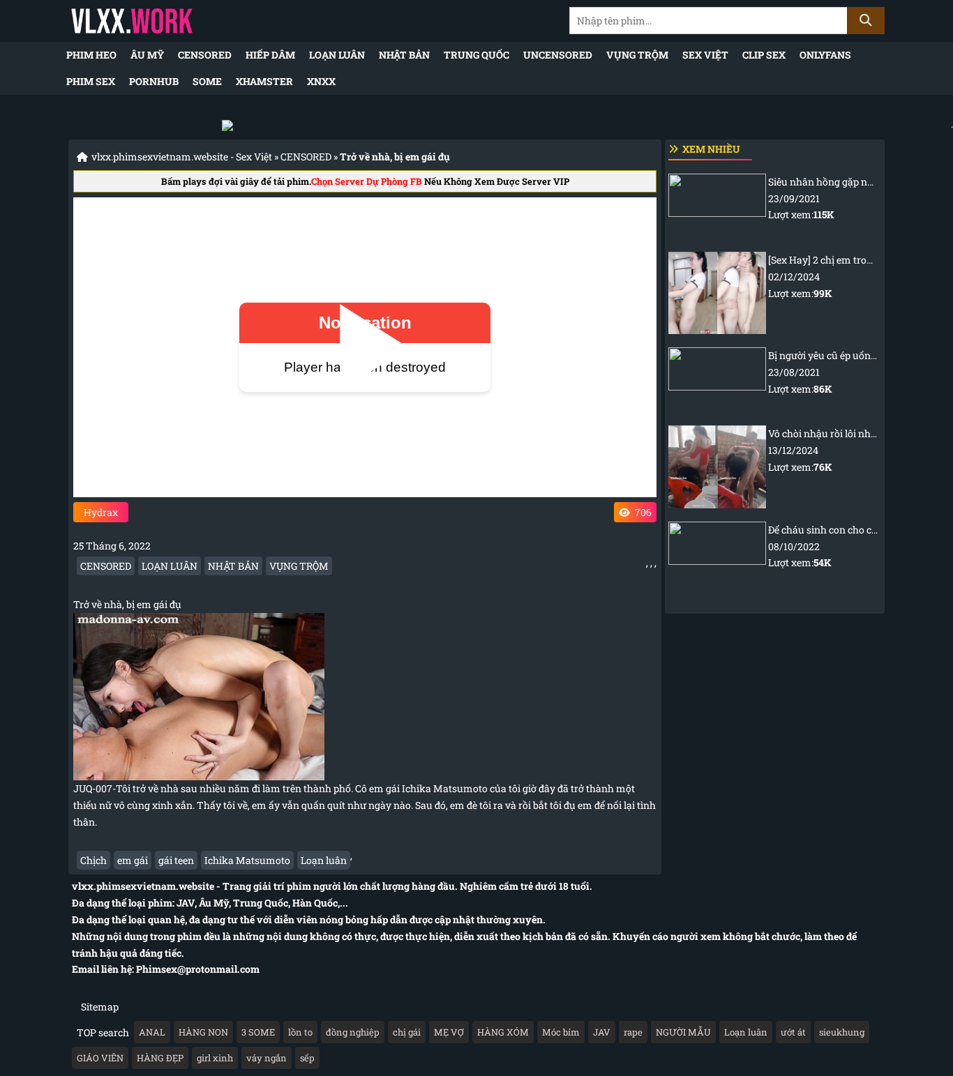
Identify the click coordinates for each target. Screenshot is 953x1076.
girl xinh (215, 1058)
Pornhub (154, 81)
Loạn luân (324, 860)
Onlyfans (825, 54)
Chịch (93, 860)
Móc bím (561, 1032)
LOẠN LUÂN (337, 54)
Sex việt (705, 54)
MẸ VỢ (449, 1032)
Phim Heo (91, 54)
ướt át (793, 1032)
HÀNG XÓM (503, 1032)
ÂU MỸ (147, 54)
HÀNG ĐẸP (160, 1058)
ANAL (152, 1032)
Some (207, 81)
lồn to (300, 1032)
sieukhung (841, 1032)
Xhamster (264, 81)
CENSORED (205, 54)
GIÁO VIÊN (100, 1058)
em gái (132, 860)
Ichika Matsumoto (247, 860)
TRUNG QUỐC (476, 54)
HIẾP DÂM (270, 54)
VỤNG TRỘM (637, 54)
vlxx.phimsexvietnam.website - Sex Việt (181, 156)
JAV (601, 1032)
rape (633, 1032)
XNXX (321, 81)
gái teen (176, 860)
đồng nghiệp (353, 1032)
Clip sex (764, 54)
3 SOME (258, 1032)
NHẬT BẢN (404, 54)
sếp (307, 1058)
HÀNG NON (203, 1032)
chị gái (407, 1032)
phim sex (90, 81)
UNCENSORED (557, 54)
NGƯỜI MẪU (683, 1032)
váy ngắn (266, 1058)
